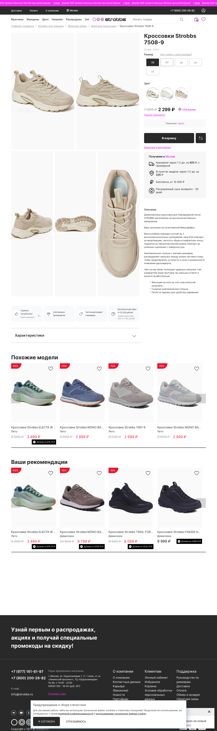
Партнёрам (120, 699)
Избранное (152, 682)
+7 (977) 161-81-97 (27, 671)
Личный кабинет (156, 677)
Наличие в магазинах (157, 147)
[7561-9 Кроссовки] (130, 393)
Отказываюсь (76, 721)
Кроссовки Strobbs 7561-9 (126, 427)
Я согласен (46, 721)
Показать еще (57, 693)
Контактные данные (126, 682)
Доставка (16, 10)
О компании (52, 10)
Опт (87, 19)
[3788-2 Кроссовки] (179, 498)
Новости (119, 694)
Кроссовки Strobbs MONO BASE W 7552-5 (89, 427)
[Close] (209, 712)
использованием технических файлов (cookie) (121, 713)
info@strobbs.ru (22, 694)
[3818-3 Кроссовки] (130, 498)
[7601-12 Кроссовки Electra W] (33, 393)
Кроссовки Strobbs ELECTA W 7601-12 (37, 427)
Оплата (34, 10)
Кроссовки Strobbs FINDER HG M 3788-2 (185, 532)
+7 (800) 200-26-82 (182, 10)
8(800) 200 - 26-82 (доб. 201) (64, 686)
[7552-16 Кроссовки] (179, 393)
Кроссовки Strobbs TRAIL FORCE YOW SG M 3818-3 (144, 532)
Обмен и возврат (188, 694)
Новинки (57, 19)
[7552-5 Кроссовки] (82, 393)
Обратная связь (187, 699)
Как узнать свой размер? (176, 54)
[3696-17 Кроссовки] (82, 498)
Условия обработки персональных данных (158, 695)
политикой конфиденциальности (75, 713)
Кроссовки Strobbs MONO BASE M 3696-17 (90, 532)
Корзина (150, 686)
